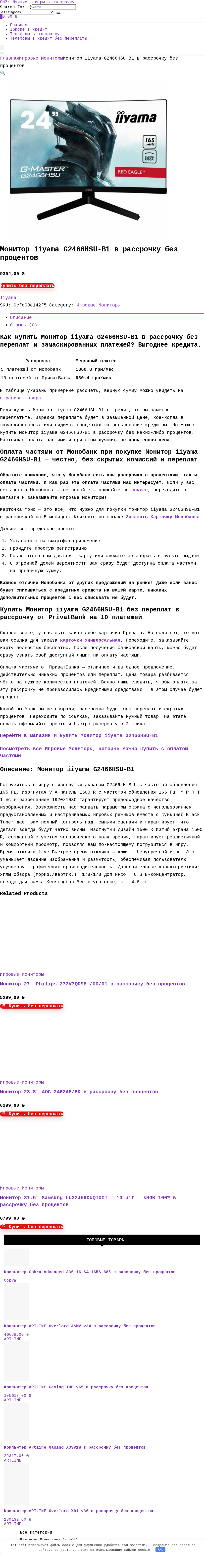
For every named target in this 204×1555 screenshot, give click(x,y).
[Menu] (2, 47)
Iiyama (8, 297)
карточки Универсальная (90, 640)
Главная (18, 25)
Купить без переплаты (27, 285)
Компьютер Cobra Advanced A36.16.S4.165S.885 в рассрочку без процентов (90, 1272)
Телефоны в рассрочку (35, 34)
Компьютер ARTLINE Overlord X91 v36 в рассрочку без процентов (78, 1511)
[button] (2, 73)
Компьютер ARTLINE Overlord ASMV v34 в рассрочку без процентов (80, 1326)
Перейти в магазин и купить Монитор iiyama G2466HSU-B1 (79, 736)
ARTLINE (12, 1339)
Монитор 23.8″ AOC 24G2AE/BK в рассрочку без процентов (79, 1092)
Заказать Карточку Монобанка (163, 517)
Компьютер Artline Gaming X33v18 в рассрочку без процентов (75, 1447)
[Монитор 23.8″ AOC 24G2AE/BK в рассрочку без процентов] (47, 1070)
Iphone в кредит (28, 29)
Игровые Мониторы (41, 58)
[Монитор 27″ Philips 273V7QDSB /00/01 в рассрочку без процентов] (47, 962)
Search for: (13, 7)
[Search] (58, 13)
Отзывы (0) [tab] (23, 325)
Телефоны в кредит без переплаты (48, 38)
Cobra (10, 1280)
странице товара (20, 398)
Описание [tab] (21, 317)
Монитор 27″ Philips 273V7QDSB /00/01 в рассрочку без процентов (92, 984)
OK (160, 1549)
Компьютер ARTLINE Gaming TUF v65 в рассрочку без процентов (76, 1387)
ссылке (139, 490)
